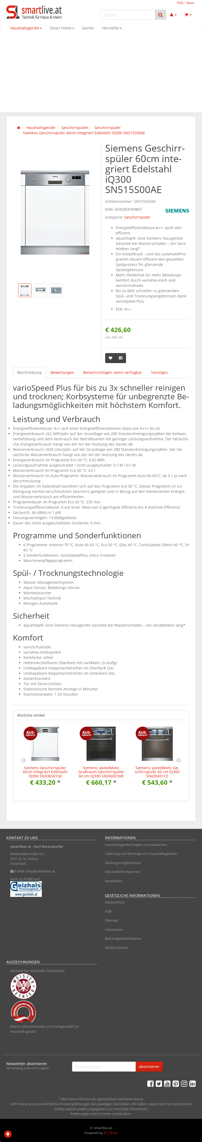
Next (178, 760)
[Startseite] (18, 127)
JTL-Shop (111, 1132)
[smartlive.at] (35, 12)
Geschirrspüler (137, 217)
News (190, 3)
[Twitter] (159, 1083)
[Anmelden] (173, 14)
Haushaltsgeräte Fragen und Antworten (136, 844)
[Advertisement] (101, 75)
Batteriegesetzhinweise (123, 938)
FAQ (180, 3)
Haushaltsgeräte (24, 27)
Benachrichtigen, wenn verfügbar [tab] (112, 372)
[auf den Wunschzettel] (110, 358)
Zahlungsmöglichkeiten (123, 862)
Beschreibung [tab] (29, 372)
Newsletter (113, 881)
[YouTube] (167, 1083)
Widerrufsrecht (116, 947)
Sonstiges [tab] (159, 372)
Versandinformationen (122, 871)
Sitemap (111, 920)
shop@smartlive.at (40, 871)
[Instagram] (184, 1083)
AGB (108, 911)
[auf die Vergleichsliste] (120, 358)
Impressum (114, 929)
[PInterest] (176, 1083)
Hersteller (110, 27)
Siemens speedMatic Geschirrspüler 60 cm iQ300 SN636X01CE (157, 771)
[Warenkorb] (188, 14)
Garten (88, 27)
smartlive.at (20, 846)
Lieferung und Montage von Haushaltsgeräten (141, 853)
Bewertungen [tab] (62, 372)
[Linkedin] (192, 1083)
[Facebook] (150, 1083)
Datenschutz (115, 902)
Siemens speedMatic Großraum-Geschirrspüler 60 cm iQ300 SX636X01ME (101, 771)
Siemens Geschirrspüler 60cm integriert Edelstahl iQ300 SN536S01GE (45, 771)
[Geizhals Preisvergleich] (51, 889)
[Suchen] (160, 14)
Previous (23, 760)
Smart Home (61, 27)
